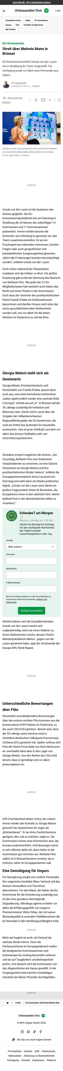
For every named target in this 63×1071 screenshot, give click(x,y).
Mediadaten (15, 1055)
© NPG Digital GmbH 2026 (31, 1022)
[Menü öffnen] (3, 10)
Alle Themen (11, 29)
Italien (27, 20)
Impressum (38, 1060)
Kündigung (13, 1060)
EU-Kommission (41, 20)
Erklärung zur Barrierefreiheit (39, 1055)
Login (58, 10)
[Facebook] (40, 1031)
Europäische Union (13, 20)
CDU (17, 25)
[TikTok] (34, 1031)
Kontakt (25, 1060)
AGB (37, 1051)
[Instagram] (22, 1031)
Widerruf (51, 1060)
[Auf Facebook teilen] (36, 100)
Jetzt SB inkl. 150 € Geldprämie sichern (31, 2)
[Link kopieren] (30, 100)
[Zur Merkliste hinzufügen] (58, 100)
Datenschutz (48, 1051)
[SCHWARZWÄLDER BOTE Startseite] (32, 10)
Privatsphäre (14, 1051)
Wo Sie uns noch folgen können (34, 1039)
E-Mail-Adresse (13, 582)
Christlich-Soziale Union (33, 25)
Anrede (9, 540)
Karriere (28, 1051)
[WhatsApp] (28, 1031)
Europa (8, 25)
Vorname (10, 554)
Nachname (11, 568)
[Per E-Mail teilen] (43, 100)
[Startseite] (7, 1003)
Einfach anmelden (32, 610)
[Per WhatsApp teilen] (49, 100)
